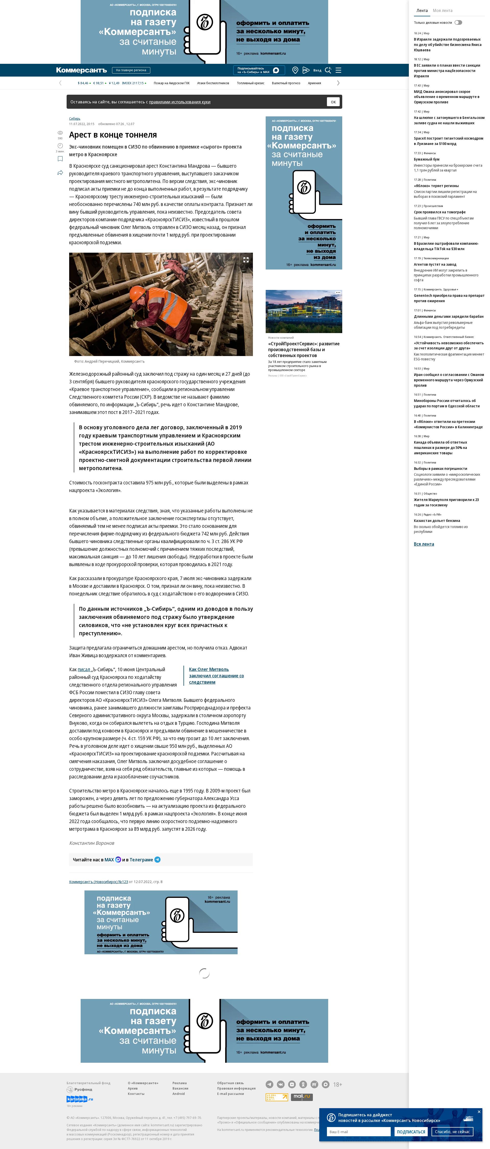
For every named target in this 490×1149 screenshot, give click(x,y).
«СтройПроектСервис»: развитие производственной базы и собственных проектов (304, 349)
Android (179, 1093)
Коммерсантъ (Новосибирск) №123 (98, 881)
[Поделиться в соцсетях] (60, 172)
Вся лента (424, 544)
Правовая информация (236, 1088)
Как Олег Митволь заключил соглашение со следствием (216, 675)
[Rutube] (314, 1084)
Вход (317, 70)
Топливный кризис (250, 83)
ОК (333, 101)
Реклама (180, 1083)
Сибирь (74, 118)
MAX (109, 860)
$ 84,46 (83, 83)
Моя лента (442, 10)
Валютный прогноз (286, 83)
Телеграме (141, 860)
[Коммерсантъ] (81, 70)
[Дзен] (292, 1084)
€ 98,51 (98, 83)
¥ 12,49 (114, 83)
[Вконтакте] (281, 1084)
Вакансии (180, 1088)
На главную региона (131, 70)
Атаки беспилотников (213, 83)
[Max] (325, 1084)
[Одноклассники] (303, 1084)
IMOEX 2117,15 (133, 83)
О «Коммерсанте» (143, 1083)
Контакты (136, 1093)
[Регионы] (295, 70)
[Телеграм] (269, 1084)
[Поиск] (328, 70)
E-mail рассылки (230, 1093)
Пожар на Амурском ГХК (172, 83)
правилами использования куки (180, 102)
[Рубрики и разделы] (338, 70)
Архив (133, 1088)
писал (84, 669)
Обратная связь (230, 1083)
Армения (314, 83)
